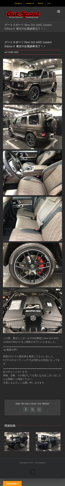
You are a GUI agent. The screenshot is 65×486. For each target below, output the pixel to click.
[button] (7, 441)
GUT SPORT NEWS (11, 52)
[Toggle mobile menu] (58, 11)
